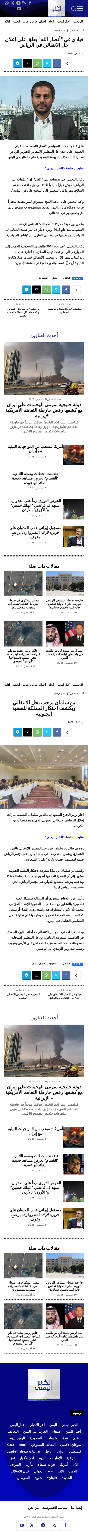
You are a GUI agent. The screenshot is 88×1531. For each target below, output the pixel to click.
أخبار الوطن (59, 31)
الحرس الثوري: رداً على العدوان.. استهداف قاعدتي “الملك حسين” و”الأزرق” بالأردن (35, 505)
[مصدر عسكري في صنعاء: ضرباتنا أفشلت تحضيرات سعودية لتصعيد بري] (23, 583)
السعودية (43, 278)
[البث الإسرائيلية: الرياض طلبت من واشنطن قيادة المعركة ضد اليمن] (65, 633)
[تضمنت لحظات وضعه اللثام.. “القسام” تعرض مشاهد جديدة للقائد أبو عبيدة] (73, 482)
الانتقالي (66, 278)
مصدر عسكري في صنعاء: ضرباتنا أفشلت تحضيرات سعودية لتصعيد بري (23, 604)
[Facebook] (30, 3)
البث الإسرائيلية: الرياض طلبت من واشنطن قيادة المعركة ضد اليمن (64, 654)
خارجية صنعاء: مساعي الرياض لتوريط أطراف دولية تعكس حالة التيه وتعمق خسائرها (64, 604)
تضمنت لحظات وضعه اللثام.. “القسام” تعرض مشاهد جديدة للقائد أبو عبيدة (35, 478)
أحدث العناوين (77, 31)
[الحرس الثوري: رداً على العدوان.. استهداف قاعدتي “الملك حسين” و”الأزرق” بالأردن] (73, 509)
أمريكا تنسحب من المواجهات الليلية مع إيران (35, 449)
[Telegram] (18, 3)
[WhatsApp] (6, 3)
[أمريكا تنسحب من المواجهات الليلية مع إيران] (73, 455)
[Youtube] (18, 8)
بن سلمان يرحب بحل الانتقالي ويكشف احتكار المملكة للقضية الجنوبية (23, 312)
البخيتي (55, 278)
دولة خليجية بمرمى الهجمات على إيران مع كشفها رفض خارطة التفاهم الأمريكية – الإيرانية (44, 410)
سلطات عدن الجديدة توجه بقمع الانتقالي (64, 311)
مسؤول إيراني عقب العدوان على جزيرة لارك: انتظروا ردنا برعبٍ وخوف (35, 532)
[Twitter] (12, 3)
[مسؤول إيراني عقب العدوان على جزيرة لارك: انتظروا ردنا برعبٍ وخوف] (73, 536)
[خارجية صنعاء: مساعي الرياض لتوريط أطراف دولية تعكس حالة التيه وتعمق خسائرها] (65, 583)
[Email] (27, 63)
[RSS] (24, 3)
